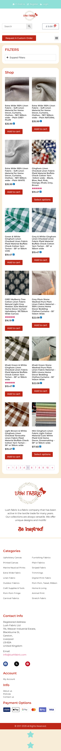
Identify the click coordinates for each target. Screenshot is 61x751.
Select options (42, 199)
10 (47, 467)
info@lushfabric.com (14, 654)
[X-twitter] (16, 663)
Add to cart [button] (13, 131)
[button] (56, 38)
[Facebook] (5, 663)
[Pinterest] (27, 663)
